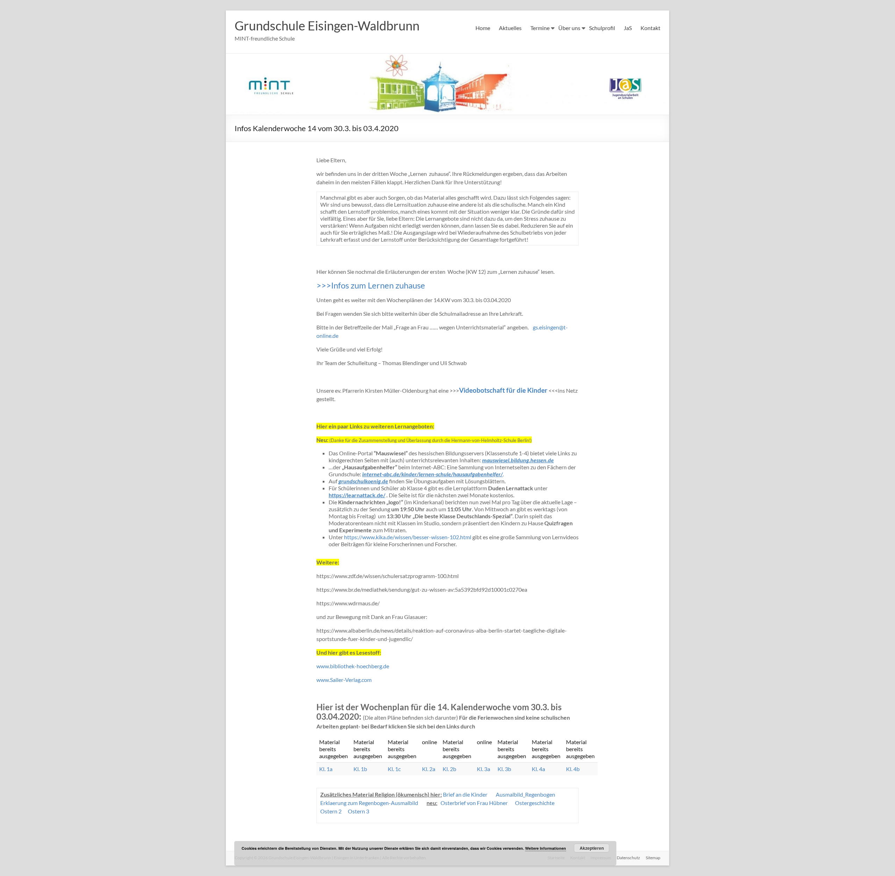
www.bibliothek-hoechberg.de (352, 666)
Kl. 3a (483, 768)
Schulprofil (602, 27)
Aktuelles (510, 27)
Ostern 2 (331, 811)
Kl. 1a (325, 768)
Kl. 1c (394, 768)
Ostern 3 (358, 811)
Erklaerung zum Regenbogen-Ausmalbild (369, 802)
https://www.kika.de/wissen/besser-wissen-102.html (407, 537)
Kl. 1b (360, 768)
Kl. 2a (428, 768)
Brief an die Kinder (465, 794)
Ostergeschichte (534, 802)
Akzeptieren (592, 848)
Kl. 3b (504, 768)
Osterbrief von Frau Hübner (474, 802)
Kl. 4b (573, 768)
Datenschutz (628, 857)
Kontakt (650, 27)
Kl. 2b (449, 768)
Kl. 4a (538, 768)
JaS (628, 27)
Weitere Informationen (545, 848)
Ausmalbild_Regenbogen (525, 794)
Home (482, 27)
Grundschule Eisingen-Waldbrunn (327, 25)
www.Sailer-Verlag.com (344, 679)
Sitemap (653, 857)
